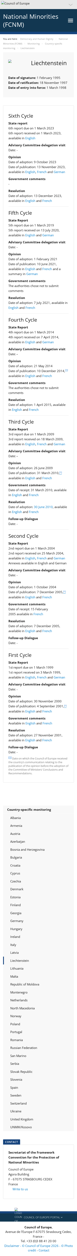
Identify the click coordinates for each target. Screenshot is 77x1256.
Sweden (15, 1095)
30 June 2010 (43, 507)
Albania (15, 818)
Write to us (20, 1189)
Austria (15, 834)
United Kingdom (21, 1119)
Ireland (15, 937)
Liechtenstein (19, 960)
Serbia (14, 1064)
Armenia (16, 826)
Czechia (15, 881)
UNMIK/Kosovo (21, 1127)
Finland (15, 905)
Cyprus (15, 873)
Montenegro (19, 992)
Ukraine (15, 1111)
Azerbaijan (17, 841)
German (59, 172)
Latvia (14, 952)
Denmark (16, 889)
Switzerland (18, 1103)
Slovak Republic (21, 1072)
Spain (14, 1087)
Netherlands (19, 1000)
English (30, 138)
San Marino (18, 1056)
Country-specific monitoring (29, 809)
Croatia (15, 865)
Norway (15, 1016)
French (42, 172)
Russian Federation (23, 1048)
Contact (44, 1250)
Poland (15, 1024)
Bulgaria (16, 857)
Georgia (15, 913)
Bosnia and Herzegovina (27, 849)
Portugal (16, 1032)
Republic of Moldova (24, 984)
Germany (16, 921)
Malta (14, 976)
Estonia (15, 897)
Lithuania (16, 968)
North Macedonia (22, 1008)
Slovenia (16, 1079)
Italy (13, 945)
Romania (16, 1040)
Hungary (16, 929)
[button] (38, 4)
